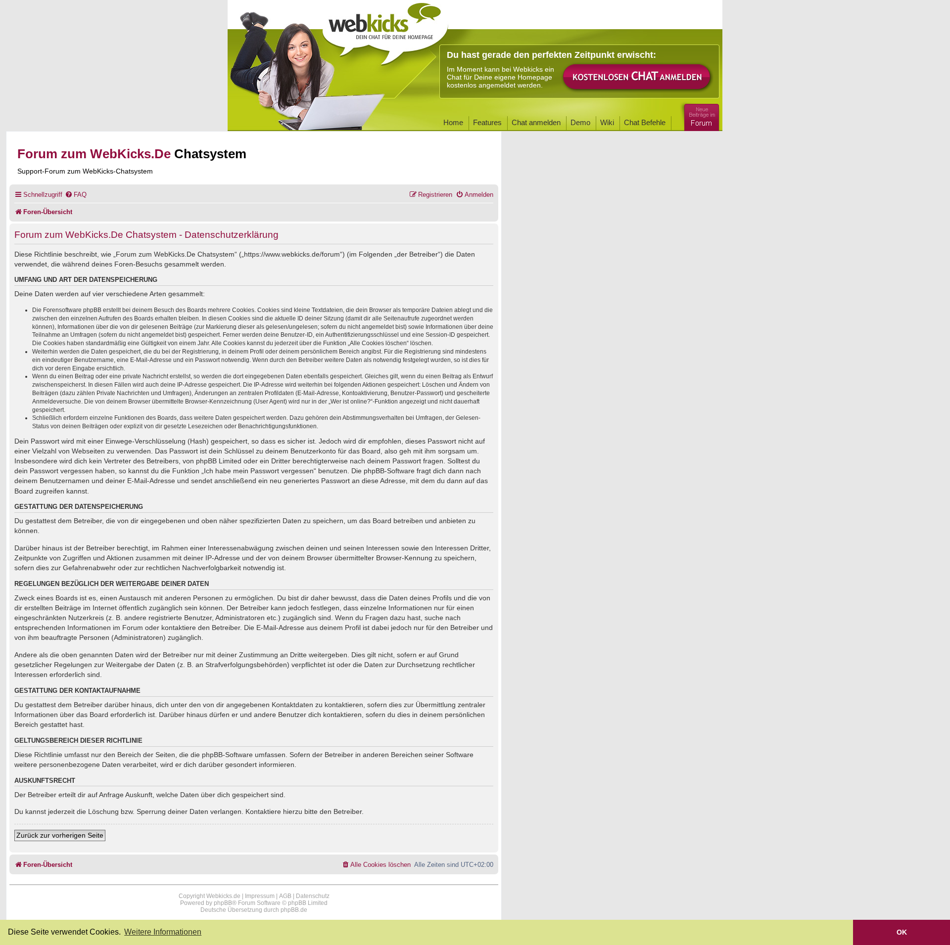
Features (487, 122)
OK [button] (902, 932)
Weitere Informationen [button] (162, 932)
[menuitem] (76, 194)
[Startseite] (385, 30)
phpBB (223, 903)
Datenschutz (313, 896)
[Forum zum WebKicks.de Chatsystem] (700, 115)
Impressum (260, 896)
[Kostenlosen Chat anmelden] (637, 77)
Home (453, 122)
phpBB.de (294, 909)
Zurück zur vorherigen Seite (59, 835)
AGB (285, 896)
